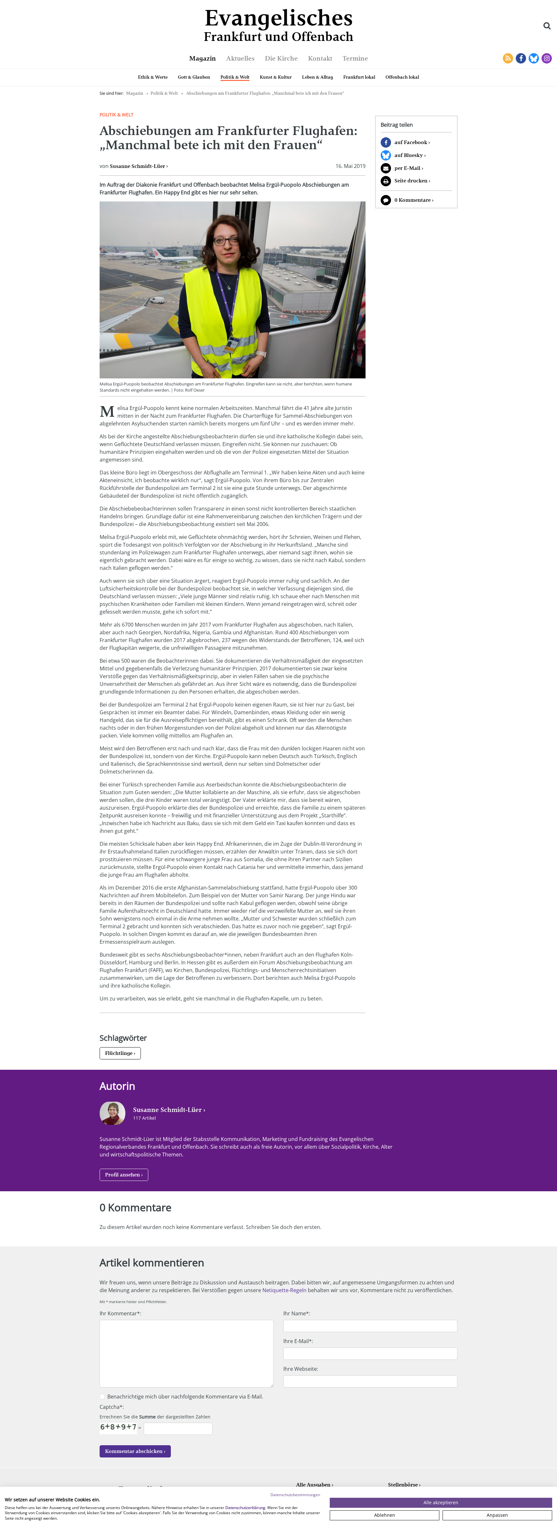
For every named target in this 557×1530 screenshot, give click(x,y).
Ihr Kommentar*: (120, 1313)
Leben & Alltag (317, 77)
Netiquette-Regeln (284, 1290)
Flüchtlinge (118, 1053)
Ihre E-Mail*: (298, 1341)
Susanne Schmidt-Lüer (137, 166)
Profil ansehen (122, 1175)
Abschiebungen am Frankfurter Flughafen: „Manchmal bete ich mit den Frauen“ (265, 93)
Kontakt (320, 58)
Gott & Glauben (194, 77)
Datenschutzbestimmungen (295, 1494)
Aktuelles (240, 58)
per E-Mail (407, 168)
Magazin (202, 58)
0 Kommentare (413, 200)
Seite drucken (411, 181)
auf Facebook (411, 142)
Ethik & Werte (153, 77)
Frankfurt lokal (359, 77)
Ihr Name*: (296, 1313)
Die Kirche (281, 58)
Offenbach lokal (402, 77)
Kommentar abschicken (133, 1451)
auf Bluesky (409, 155)
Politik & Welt (234, 77)
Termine (355, 58)
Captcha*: (112, 1406)
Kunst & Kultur (276, 77)
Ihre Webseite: (300, 1368)
